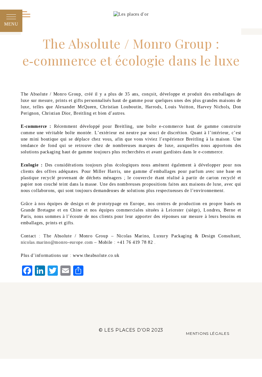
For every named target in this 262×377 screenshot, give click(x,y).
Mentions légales (207, 333)
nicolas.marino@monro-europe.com (57, 242)
